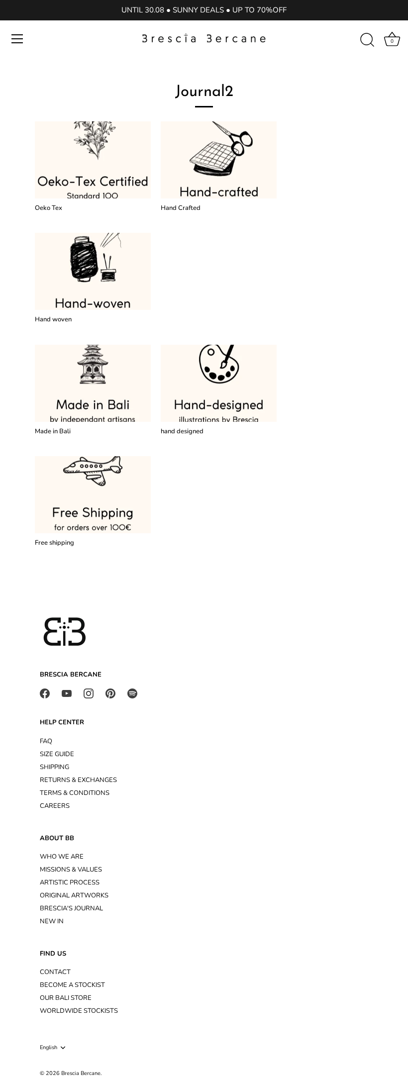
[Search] (367, 40)
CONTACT (55, 972)
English (48, 1047)
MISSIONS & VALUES (71, 869)
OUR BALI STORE (66, 997)
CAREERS (55, 805)
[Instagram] (89, 692)
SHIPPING (54, 767)
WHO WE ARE (62, 856)
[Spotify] (132, 692)
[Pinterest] (110, 692)
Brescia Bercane (81, 1073)
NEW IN (52, 921)
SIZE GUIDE (57, 754)
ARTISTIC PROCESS (70, 882)
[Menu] (17, 39)
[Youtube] (67, 692)
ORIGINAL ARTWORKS (74, 895)
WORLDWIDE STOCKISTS (79, 1010)
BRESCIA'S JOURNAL (71, 908)
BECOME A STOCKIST (72, 984)
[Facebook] (45, 692)
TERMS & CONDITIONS (74, 792)
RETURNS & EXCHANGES (78, 780)
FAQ (46, 741)
